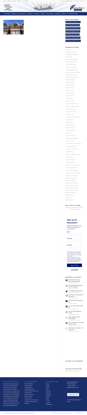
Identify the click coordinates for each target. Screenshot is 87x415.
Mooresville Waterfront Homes (72, 69)
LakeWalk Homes (69, 151)
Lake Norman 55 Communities (71, 190)
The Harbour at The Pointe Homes (73, 117)
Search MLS (25, 1)
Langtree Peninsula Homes (71, 61)
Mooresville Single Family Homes (71, 59)
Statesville (48, 396)
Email (68, 231)
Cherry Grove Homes (70, 93)
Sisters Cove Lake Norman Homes (73, 165)
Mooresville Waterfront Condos (71, 74)
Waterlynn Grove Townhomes (72, 175)
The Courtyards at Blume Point (72, 170)
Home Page (67, 49)
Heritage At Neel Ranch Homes (72, 138)
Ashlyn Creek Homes (70, 82)
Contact (14, 1)
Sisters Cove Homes (29, 396)
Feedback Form (68, 197)
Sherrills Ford (48, 394)
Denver (47, 389)
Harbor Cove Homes (70, 101)
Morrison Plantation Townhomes (72, 106)
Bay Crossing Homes (70, 84)
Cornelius (48, 385)
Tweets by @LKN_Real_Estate (72, 371)
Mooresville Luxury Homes (71, 67)
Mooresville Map (68, 56)
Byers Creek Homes (70, 90)
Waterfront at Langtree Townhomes (73, 173)
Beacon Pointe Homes (70, 87)
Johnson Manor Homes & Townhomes (73, 143)
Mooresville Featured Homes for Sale (72, 72)
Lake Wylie (48, 402)
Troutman (48, 400)
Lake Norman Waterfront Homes (71, 185)
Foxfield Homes (69, 98)
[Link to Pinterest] (80, 1)
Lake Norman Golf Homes (70, 180)
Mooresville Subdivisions (70, 79)
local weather (74, 351)
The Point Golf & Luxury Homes (31, 401)
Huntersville (48, 391)
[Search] (80, 17)
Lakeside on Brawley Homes (71, 148)
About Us (9, 1)
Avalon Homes (69, 132)
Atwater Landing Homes (71, 130)
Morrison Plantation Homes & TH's (31, 390)
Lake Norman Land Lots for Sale (71, 183)
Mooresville (48, 392)
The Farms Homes (69, 114)
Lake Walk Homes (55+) (29, 389)
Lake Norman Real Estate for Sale (71, 187)
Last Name (69, 245)
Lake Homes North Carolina (70, 192)
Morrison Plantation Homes (71, 103)
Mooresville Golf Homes (71, 64)
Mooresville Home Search (70, 52)
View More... (27, 403)
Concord (47, 383)
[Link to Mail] (83, 1)
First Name (69, 238)
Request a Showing (69, 199)
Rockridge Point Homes (71, 111)
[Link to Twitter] (76, 1)
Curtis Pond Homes (70, 95)
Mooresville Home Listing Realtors (72, 54)
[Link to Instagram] (78, 1)
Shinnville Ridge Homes (70, 162)
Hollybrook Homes (70, 140)
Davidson (48, 387)
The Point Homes (69, 119)
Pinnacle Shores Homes (70, 109)
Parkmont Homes (69, 156)
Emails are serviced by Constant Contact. (74, 261)
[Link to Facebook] (74, 1)
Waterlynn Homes (69, 122)
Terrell (47, 398)
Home (4, 1)
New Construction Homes (70, 127)
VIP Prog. (20, 1)
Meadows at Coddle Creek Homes (73, 154)
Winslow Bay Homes (70, 125)
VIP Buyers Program (69, 195)
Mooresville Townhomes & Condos (72, 77)
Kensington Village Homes (71, 146)
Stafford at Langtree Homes (71, 167)
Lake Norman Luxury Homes (70, 178)
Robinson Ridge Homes (70, 159)
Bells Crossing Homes (70, 135)
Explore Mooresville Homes (29, 413)
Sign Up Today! (74, 265)
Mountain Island (49, 404)
